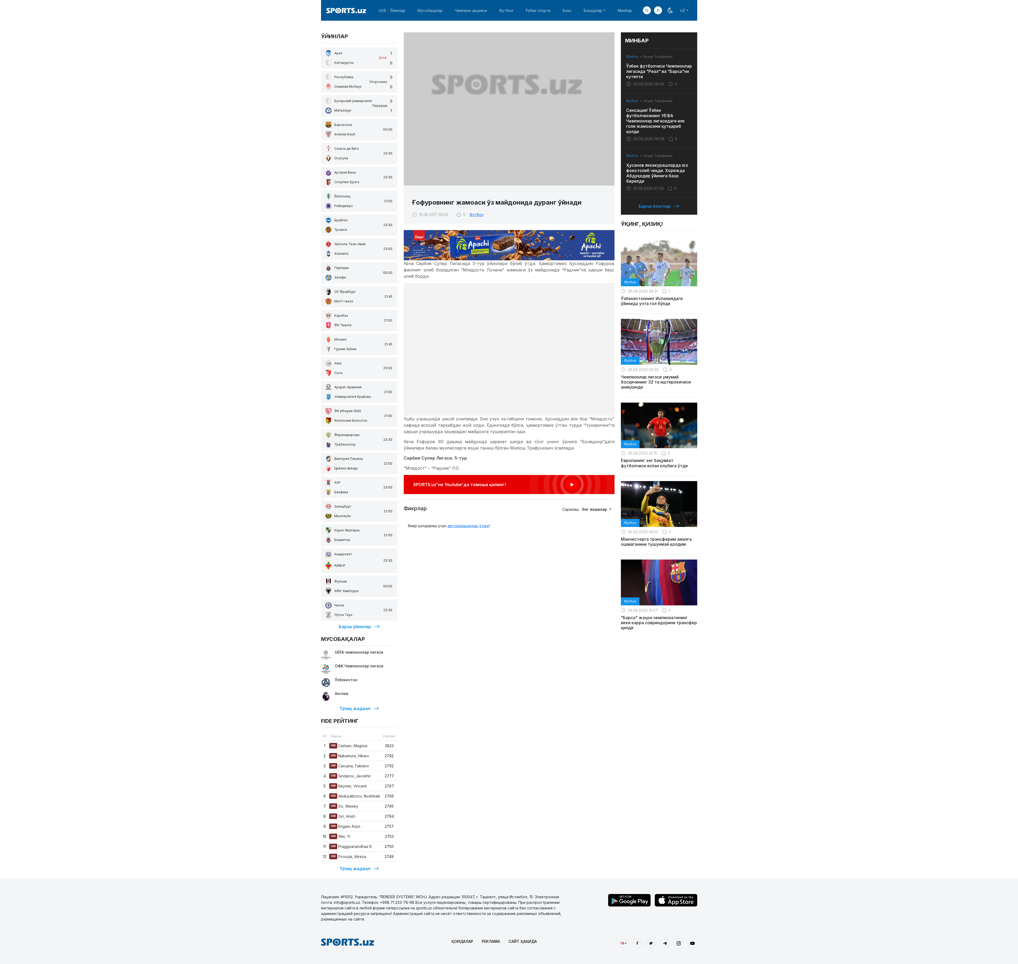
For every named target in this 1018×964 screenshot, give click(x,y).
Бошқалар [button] (593, 10)
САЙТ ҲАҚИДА (522, 941)
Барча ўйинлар (355, 626)
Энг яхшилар (595, 509)
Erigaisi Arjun (345, 826)
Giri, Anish (343, 816)
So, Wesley (344, 806)
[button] (658, 10)
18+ (623, 943)
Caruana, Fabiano (350, 766)
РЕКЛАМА (491, 941)
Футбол (506, 10)
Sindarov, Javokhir (351, 776)
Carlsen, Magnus (349, 745)
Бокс (567, 10)
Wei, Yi (340, 836)
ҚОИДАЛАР (462, 941)
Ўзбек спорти (538, 10)
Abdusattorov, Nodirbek (355, 796)
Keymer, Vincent (349, 786)
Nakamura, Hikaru (350, 756)
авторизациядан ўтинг (468, 525)
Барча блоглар (655, 206)
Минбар (625, 10)
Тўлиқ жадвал (354, 708)
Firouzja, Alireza (348, 856)
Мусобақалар (430, 10)
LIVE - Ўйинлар (392, 10)
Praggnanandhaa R (351, 846)
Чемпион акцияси (471, 10)
